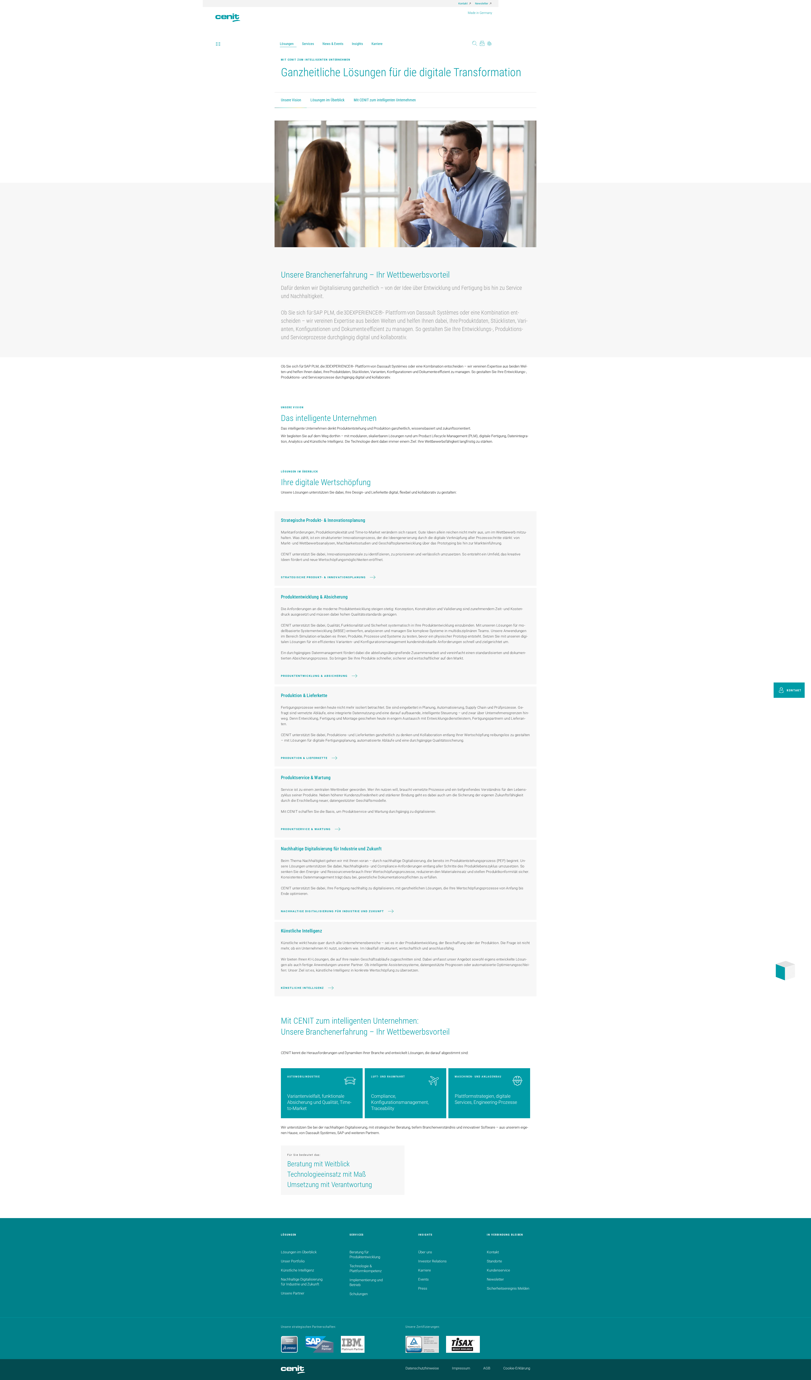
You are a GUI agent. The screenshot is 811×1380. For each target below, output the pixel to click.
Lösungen (287, 44)
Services (308, 44)
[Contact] (482, 43)
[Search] (474, 43)
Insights (357, 44)
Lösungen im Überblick (327, 100)
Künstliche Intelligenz (302, 987)
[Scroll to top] (802, 1371)
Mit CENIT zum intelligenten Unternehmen (385, 100)
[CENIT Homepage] (227, 14)
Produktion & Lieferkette (304, 758)
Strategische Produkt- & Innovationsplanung (323, 577)
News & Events (332, 44)
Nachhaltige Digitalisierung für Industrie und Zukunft (332, 911)
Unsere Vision (291, 100)
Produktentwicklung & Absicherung (314, 675)
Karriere (376, 44)
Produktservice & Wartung (306, 829)
